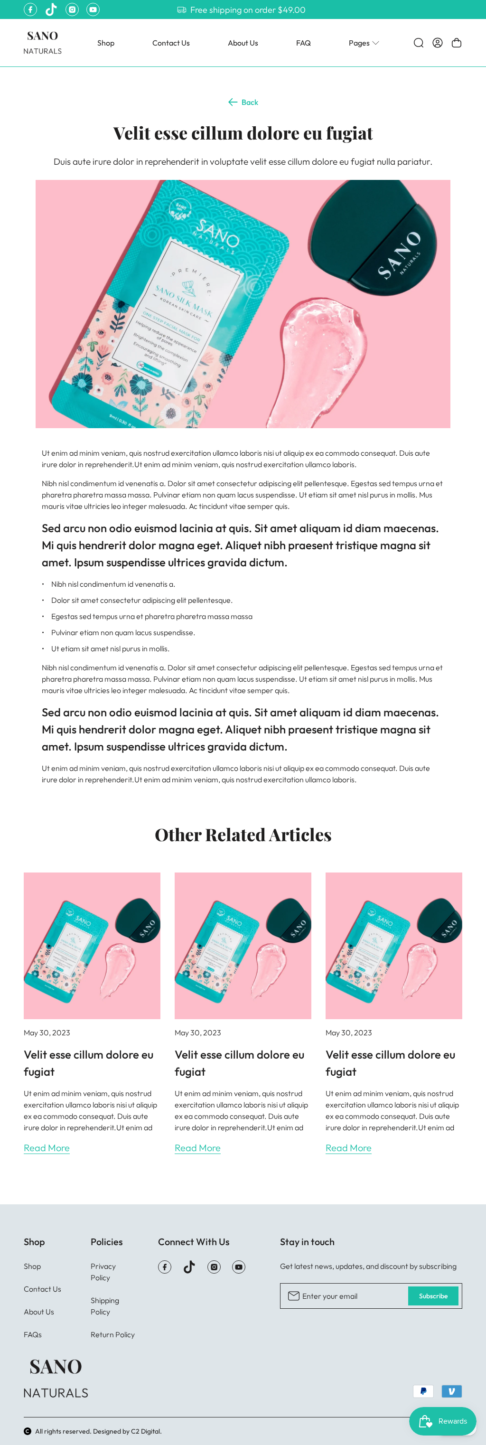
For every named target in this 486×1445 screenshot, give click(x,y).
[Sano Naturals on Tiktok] (51, 9)
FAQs (33, 1334)
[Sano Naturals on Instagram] (72, 9)
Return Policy (113, 1334)
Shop (105, 42)
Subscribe (433, 1296)
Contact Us (171, 42)
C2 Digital (145, 1431)
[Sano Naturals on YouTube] (93, 9)
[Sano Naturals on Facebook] (30, 9)
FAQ (303, 42)
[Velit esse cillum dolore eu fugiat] (92, 946)
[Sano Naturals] (43, 42)
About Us (243, 42)
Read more (47, 1148)
